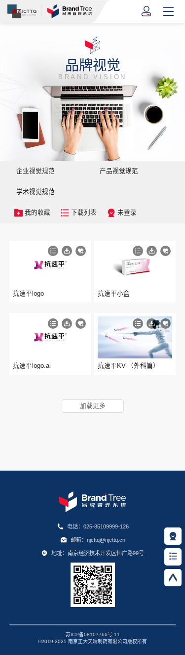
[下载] (67, 251)
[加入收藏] (80, 251)
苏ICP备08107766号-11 (93, 634)
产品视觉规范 (119, 171)
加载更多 (93, 405)
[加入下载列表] (53, 251)
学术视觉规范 (35, 191)
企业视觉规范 (35, 171)
